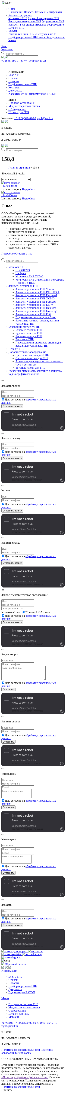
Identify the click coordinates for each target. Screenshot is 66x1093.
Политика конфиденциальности (20, 1049)
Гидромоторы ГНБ (53, 21)
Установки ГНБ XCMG (29, 276)
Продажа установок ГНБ (23, 102)
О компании (15, 11)
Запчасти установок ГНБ (23, 285)
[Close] (2, 380)
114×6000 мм (9, 185)
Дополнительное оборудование (45, 24)
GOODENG (22, 270)
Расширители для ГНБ (28, 336)
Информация (9, 970)
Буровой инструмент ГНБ (43, 18)
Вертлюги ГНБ (24, 339)
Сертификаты (53, 11)
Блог (4, 46)
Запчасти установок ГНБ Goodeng (35, 311)
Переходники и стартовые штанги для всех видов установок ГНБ (38, 344)
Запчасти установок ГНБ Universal (36, 295)
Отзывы (40, 11)
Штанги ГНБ (16, 27)
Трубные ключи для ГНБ (30, 367)
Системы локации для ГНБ (31, 358)
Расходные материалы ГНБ (24, 21)
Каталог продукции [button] (20, 15)
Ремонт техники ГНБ (21, 34)
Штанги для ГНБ (18, 112)
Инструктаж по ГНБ (47, 34)
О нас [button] (11, 8)
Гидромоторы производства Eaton (35, 317)
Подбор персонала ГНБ (22, 37)
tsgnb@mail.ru (45, 118)
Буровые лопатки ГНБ (28, 333)
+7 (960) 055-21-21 (35, 60)
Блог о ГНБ (15, 74)
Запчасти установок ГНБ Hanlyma (35, 307)
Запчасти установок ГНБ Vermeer (35, 289)
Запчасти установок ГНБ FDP (33, 314)
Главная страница (19, 167)
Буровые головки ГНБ (28, 329)
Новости (29, 11)
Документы (15, 90)
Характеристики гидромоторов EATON (32, 93)
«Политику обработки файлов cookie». (24, 1077)
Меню (5, 998)
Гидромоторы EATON (21, 992)
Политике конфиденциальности (20, 1086)
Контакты (7, 49)
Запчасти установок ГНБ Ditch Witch (37, 292)
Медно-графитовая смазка (24, 106)
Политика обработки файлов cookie (27, 1051)
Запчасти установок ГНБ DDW (34, 304)
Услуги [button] (12, 30)
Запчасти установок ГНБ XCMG (35, 298)
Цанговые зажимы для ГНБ (32, 355)
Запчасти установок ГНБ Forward (35, 301)
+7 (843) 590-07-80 (12, 60)
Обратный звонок (15, 964)
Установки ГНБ (17, 18)
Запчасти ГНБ (16, 24)
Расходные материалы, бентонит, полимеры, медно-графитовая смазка (35, 372)
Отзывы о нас (23, 253)
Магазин (13, 1016)
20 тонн (30, 612)
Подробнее (28, 189)
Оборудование (17, 109)
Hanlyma (20, 273)
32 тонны (44, 612)
